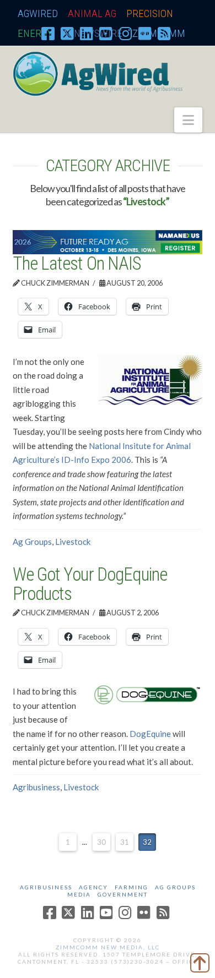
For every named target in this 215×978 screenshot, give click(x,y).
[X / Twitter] (67, 33)
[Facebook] (48, 33)
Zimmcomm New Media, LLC (108, 947)
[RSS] (164, 33)
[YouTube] (106, 33)
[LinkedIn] (86, 33)
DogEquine (150, 734)
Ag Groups (32, 542)
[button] (188, 120)
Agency (93, 887)
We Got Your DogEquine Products (89, 584)
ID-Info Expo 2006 (96, 460)
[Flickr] (145, 33)
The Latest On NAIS (77, 263)
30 (101, 842)
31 (124, 842)
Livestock (72, 542)
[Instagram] (125, 33)
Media (79, 894)
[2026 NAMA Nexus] (107, 241)
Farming (131, 887)
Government (123, 894)
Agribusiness (36, 787)
